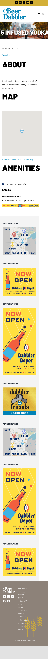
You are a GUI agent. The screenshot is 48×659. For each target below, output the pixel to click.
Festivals (22, 589)
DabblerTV (23, 601)
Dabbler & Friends (22, 612)
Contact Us (24, 623)
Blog (20, 598)
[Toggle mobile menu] (38, 14)
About (21, 607)
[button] (22, 131)
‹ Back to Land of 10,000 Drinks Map (17, 159)
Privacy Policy (21, 628)
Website (6, 55)
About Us (23, 617)
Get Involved (24, 620)
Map (21, 604)
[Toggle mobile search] (43, 14)
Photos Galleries (21, 593)
